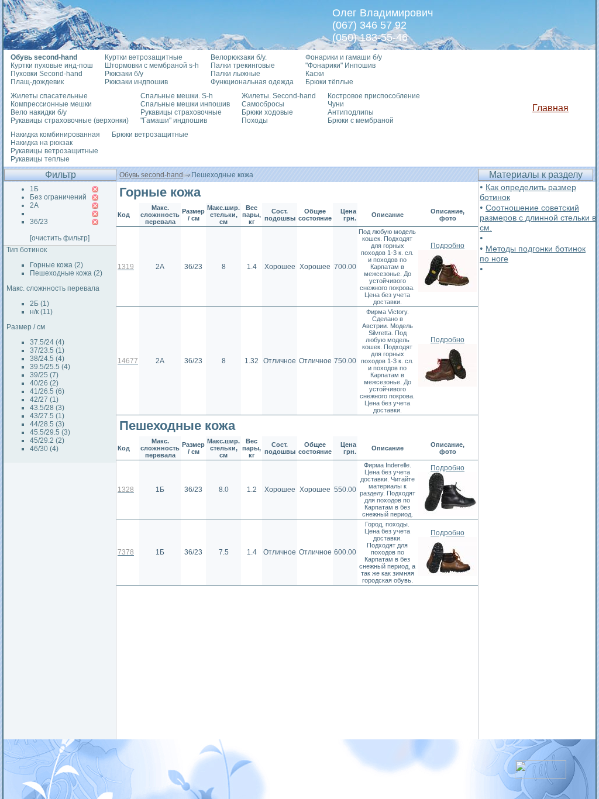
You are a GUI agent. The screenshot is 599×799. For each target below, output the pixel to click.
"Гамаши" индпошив (173, 120)
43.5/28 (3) (47, 408)
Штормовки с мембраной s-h (152, 65)
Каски (314, 74)
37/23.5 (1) (47, 350)
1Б (34, 189)
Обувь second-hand (151, 175)
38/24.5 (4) (47, 358)
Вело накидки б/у (39, 112)
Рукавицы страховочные (181, 112)
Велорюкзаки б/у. (239, 57)
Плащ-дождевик (37, 82)
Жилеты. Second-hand (279, 96)
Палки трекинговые (243, 65)
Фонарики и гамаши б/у (343, 57)
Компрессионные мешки (51, 104)
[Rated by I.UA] (540, 775)
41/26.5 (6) (47, 391)
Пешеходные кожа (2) (66, 273)
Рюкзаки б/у (124, 74)
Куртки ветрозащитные (144, 57)
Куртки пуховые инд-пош (52, 65)
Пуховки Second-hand (46, 74)
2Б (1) (39, 303)
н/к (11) (41, 312)
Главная (550, 108)
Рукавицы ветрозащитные (54, 151)
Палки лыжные (235, 74)
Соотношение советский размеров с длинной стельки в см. (538, 217)
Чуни (336, 104)
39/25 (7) (44, 375)
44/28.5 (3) (47, 424)
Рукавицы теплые (40, 159)
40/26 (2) (44, 383)
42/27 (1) (44, 399)
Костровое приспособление (374, 96)
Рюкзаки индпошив (136, 82)
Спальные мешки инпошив (185, 104)
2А (34, 205)
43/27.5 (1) (47, 416)
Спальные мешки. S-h (176, 96)
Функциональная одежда (252, 82)
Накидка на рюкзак (42, 143)
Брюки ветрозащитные (150, 134)
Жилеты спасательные (49, 96)
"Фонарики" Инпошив (340, 65)
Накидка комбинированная (55, 134)
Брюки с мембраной (361, 120)
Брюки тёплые (329, 82)
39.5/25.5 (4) (50, 367)
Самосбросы (263, 104)
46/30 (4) (44, 449)
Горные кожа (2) (56, 265)
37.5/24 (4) (47, 342)
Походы (255, 120)
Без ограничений (58, 197)
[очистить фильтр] (59, 238)
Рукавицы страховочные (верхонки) (70, 120)
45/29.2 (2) (47, 440)
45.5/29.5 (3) (50, 432)
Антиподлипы (351, 112)
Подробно (447, 246)
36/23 (39, 222)
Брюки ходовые (267, 112)
